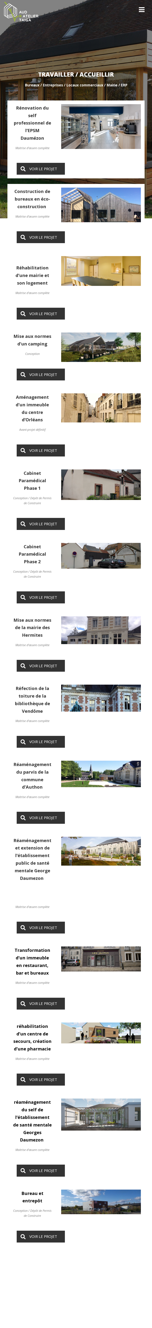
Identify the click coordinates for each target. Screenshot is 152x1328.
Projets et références (131, 1312)
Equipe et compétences (71, 1312)
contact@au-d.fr (96, 1286)
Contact (46, 1312)
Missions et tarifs (102, 1312)
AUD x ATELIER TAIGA (21, 1312)
